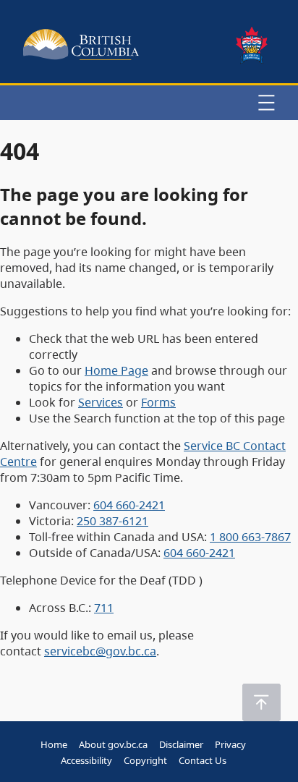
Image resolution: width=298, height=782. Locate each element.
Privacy (230, 744)
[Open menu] (266, 102)
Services (100, 402)
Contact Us (202, 760)
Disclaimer (181, 744)
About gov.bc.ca (113, 744)
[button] (261, 702)
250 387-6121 (112, 521)
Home (54, 744)
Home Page (116, 370)
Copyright (145, 760)
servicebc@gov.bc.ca (100, 651)
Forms (158, 402)
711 (104, 608)
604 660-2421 (129, 505)
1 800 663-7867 (250, 537)
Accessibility (86, 760)
